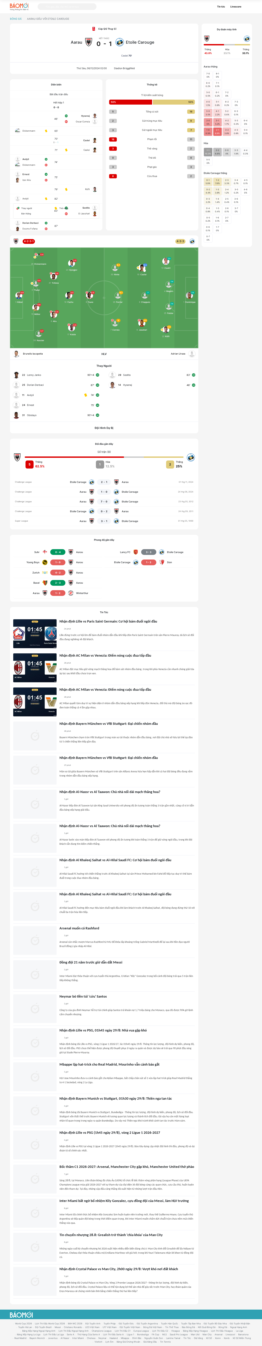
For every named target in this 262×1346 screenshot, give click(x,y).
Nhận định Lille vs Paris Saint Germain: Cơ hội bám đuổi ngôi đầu (108, 621)
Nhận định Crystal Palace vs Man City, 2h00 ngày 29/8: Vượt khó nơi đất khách (118, 1269)
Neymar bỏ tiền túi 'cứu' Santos (83, 997)
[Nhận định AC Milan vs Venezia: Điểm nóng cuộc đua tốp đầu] (35, 667)
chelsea (91, 1338)
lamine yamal (173, 1338)
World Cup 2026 (23, 1323)
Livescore (235, 6)
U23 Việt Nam (92, 1327)
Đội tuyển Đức (126, 1323)
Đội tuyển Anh (93, 1323)
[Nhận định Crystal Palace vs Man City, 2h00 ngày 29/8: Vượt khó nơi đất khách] (35, 1281)
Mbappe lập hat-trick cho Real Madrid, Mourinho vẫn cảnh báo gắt (109, 1065)
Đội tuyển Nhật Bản (240, 1323)
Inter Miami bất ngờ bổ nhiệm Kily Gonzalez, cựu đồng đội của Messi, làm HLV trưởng (124, 1201)
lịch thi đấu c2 (160, 1331)
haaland (114, 1338)
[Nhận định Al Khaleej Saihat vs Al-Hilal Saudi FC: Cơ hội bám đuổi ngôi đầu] (35, 872)
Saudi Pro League (179, 1334)
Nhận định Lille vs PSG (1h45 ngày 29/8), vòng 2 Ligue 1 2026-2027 (109, 1133)
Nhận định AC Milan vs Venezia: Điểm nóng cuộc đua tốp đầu (105, 656)
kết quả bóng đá (206, 1327)
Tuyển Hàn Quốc (169, 1323)
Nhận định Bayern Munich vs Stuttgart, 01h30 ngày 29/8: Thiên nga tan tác (115, 1099)
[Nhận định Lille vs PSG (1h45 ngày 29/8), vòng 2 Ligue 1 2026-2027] (35, 1145)
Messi (58, 1327)
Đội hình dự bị (104, 427)
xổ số (209, 1338)
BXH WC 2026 (75, 1323)
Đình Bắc (136, 1338)
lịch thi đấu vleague (222, 1331)
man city (207, 1334)
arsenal (218, 1334)
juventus (53, 1338)
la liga (239, 1331)
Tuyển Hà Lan (25, 1327)
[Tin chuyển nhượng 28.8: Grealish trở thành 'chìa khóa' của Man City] (35, 1247)
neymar (102, 1338)
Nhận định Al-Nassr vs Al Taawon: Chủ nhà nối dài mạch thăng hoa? (109, 792)
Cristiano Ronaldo (73, 1327)
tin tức (187, 1338)
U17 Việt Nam (110, 1327)
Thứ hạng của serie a (88, 1334)
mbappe (125, 1338)
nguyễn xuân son (153, 1338)
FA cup (155, 1334)
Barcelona (243, 1334)
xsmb (227, 1338)
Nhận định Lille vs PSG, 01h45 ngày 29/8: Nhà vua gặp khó (103, 1030)
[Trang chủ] (19, 6)
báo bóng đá (188, 1327)
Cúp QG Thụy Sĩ (107, 28)
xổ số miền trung (242, 1338)
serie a (70, 1334)
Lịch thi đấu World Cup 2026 (50, 1323)
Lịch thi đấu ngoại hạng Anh (73, 1331)
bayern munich (37, 1338)
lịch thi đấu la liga (53, 1334)
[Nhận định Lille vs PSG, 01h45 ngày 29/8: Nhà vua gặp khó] (35, 1042)
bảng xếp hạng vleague (195, 1331)
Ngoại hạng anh (238, 1327)
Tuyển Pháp (110, 1323)
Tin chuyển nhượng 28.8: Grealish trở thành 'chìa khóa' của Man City (111, 1235)
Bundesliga (143, 1334)
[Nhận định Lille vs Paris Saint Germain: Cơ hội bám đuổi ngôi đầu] (35, 633)
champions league (102, 1331)
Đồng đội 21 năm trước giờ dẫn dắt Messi (90, 962)
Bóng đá (16, 18)
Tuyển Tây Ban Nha (191, 1323)
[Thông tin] (248, 6)
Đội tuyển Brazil (43, 1327)
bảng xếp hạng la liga (28, 1334)
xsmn (218, 1338)
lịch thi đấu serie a (113, 1334)
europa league (141, 1331)
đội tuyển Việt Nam (130, 1327)
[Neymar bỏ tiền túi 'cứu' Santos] (35, 1008)
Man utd (195, 1334)
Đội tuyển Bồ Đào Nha (215, 1323)
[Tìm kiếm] (42, 6)
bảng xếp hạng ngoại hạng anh (38, 1331)
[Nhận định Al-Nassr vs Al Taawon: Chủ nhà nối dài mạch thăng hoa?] (35, 804)
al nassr (65, 1338)
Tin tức (221, 6)
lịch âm (109, 1341)
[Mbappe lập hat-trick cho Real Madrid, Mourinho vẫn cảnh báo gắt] (35, 1076)
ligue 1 (130, 1334)
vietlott (98, 1341)
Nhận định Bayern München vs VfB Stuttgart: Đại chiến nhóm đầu (108, 724)
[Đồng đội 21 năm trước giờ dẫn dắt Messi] (35, 974)
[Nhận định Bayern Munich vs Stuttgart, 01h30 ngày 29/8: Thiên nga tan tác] (35, 1110)
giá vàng (198, 1338)
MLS (164, 1334)
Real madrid (20, 1338)
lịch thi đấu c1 (122, 1331)
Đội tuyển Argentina (147, 1323)
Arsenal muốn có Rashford (79, 928)
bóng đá (222, 1327)
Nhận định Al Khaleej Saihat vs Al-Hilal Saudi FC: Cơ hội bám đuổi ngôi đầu (115, 860)
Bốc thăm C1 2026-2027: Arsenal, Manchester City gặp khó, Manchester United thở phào (126, 1167)
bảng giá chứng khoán (128, 1341)
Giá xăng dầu (150, 1341)
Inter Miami (78, 1338)
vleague (175, 1331)
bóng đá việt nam (152, 1327)
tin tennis (165, 1341)
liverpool (230, 1334)
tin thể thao (172, 1327)
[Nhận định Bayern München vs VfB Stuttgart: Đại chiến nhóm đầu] (35, 736)
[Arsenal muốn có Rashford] (35, 940)
